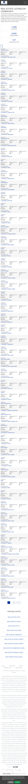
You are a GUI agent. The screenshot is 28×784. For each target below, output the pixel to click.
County (20, 769)
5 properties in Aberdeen (6, 79)
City (23, 769)
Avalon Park (3, 580)
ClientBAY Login (7, 667)
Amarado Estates (5, 226)
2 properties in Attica (5, 487)
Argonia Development (6, 403)
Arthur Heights (4, 447)
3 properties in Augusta (6, 543)
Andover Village (4, 282)
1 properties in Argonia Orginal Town (9, 421)
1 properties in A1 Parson (7, 68)
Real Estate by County (14, 621)
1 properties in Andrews (6, 300)
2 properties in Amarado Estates (8, 234)
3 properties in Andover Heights (8, 278)
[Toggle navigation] (25, 2)
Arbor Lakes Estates (5, 359)
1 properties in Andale (6, 256)
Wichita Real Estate (9, 769)
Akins (2, 160)
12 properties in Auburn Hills (7, 509)
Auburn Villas (4, 525)
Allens (2, 204)
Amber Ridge (4, 238)
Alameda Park (4, 171)
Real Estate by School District (14, 639)
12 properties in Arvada (6, 465)
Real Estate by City (14, 626)
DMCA (20, 665)
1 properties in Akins (5, 167)
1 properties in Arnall (5, 443)
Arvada (2, 458)
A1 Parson (3, 61)
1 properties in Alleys (5, 222)
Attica (2, 480)
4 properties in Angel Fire (6, 322)
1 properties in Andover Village (8, 289)
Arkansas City (4, 425)
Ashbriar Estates (4, 469)
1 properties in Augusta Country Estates (10, 554)
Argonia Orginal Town (6, 414)
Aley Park (3, 193)
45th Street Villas (5, 50)
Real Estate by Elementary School (14, 648)
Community (12, 770)
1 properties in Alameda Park (7, 178)
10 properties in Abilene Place (8, 90)
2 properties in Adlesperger (7, 134)
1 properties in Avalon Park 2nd (8, 598)
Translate (24, 773)
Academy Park (4, 105)
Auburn (2, 491)
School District (18, 770)
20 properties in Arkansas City (8, 432)
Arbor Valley (3, 370)
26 (16, 602)
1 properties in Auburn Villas (7, 532)
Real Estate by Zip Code (14, 630)
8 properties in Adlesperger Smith (8, 145)
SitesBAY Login (18, 667)
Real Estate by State (14, 617)
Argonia (2, 392)
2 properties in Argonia (6, 399)
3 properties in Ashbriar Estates (8, 476)
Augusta (3, 536)
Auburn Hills (4, 502)
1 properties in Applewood (7, 344)
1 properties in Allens (6, 211)
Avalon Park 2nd (4, 591)
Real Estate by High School (14, 657)
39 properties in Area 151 (6, 388)
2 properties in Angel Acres (7, 311)
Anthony (3, 326)
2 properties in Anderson (6, 267)
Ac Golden (3, 94)
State (15, 769)
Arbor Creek (3, 348)
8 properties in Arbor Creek (7, 355)
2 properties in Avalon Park (7, 587)
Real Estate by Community (14, 635)
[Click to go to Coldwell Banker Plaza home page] (5, 2)
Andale (2, 249)
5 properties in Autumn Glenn (7, 576)
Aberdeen (3, 72)
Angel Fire (3, 315)
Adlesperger (3, 127)
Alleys (2, 215)
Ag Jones (3, 149)
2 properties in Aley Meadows (7, 189)
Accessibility (12, 665)
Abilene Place (4, 83)
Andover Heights (5, 271)
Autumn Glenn (4, 569)
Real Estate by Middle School (14, 652)
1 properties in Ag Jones (6, 156)
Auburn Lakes (4, 514)
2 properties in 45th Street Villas (8, 57)
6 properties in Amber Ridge (7, 244)
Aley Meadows (4, 182)
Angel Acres (3, 304)
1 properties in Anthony (6, 333)
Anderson (3, 260)
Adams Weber (4, 116)
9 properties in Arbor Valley (7, 377)
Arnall (2, 436)
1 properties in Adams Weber (7, 123)
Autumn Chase (4, 558)
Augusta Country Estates (6, 547)
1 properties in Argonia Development (9, 410)
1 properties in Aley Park (6, 200)
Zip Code (7, 770)
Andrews (3, 293)
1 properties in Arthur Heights (7, 454)
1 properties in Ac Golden (7, 101)
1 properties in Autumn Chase (8, 565)
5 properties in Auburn (6, 498)
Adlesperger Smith (5, 138)
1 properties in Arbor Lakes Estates (9, 366)
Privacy (3, 665)
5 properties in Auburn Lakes (7, 521)
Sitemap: (3, 769)
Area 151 (3, 381)
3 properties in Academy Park (7, 112)
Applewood (3, 337)
